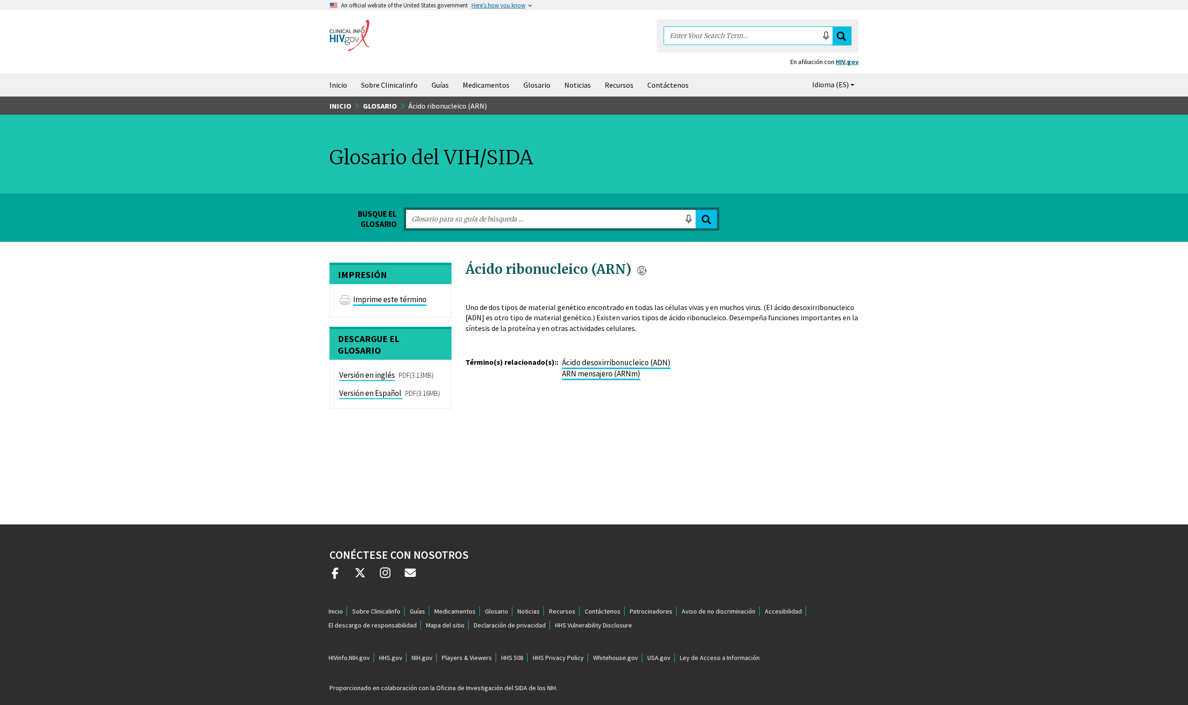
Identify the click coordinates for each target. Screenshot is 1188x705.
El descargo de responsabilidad (373, 625)
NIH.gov (422, 657)
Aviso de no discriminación (718, 611)
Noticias (577, 85)
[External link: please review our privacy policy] (335, 576)
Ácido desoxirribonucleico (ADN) (616, 362)
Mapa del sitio (445, 625)
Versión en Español (370, 393)
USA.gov (659, 657)
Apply (706, 219)
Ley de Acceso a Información (720, 657)
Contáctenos (668, 85)
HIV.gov (847, 62)
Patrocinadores (651, 611)
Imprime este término (389, 299)
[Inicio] (349, 35)
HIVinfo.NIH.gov (349, 657)
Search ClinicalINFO (841, 35)
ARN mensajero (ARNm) (601, 374)
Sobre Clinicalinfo (389, 85)
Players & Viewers (467, 657)
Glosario (536, 85)
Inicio (338, 85)
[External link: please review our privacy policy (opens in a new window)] (360, 576)
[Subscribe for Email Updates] (410, 576)
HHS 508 (512, 657)
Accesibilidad (783, 611)
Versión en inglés (367, 375)
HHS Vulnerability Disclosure (593, 625)
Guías (440, 85)
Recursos (619, 85)
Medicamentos (486, 85)
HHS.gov (390, 657)
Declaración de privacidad (510, 625)
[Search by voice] (826, 35)
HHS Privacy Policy (558, 657)
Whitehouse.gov (615, 657)
